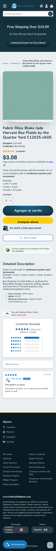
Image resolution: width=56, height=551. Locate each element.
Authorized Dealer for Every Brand (28, 42)
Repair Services (36, 458)
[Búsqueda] (50, 13)
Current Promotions (11, 467)
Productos (15, 63)
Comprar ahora (28, 222)
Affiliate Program (10, 480)
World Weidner (31, 546)
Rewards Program (11, 476)
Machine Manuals (37, 467)
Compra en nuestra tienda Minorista (40, 480)
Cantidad (7, 194)
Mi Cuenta (7, 454)
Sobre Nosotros (10, 463)
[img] (11, 375)
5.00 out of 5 (35, 329)
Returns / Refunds (37, 454)
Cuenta (46, 6)
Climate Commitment (12, 471)
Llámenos (7, 458)
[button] (16, 338)
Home (5, 63)
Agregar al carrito (28, 210)
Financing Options (11, 484)
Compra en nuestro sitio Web (39, 473)
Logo (22, 6)
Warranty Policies (36, 463)
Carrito (51, 6)
